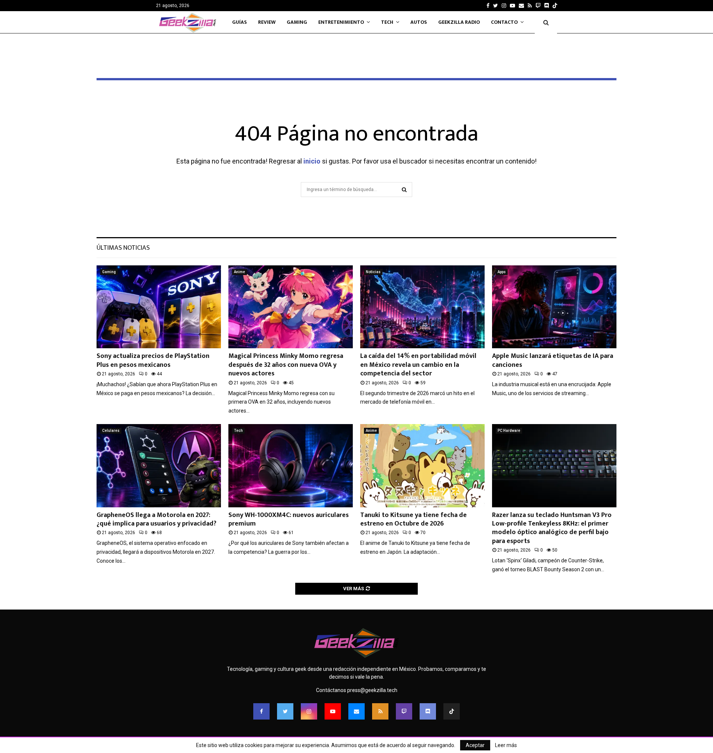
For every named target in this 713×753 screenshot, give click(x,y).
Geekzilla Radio (459, 22)
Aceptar (475, 745)
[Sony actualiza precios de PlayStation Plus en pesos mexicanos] (159, 306)
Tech (387, 22)
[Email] (356, 711)
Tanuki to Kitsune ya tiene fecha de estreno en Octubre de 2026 (413, 519)
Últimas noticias (123, 247)
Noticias (373, 272)
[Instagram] (309, 711)
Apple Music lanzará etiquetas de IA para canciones (552, 360)
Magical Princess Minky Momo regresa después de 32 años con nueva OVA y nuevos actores (285, 364)
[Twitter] (285, 711)
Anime (239, 272)
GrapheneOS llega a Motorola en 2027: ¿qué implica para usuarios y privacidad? (156, 519)
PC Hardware (509, 431)
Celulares (111, 431)
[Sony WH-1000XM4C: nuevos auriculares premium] (290, 465)
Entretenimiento (341, 22)
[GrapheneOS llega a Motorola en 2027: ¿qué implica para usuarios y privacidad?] (159, 465)
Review (267, 22)
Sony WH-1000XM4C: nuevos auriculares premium (288, 519)
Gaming (297, 22)
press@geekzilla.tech (372, 690)
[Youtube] (333, 711)
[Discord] (546, 5)
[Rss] (380, 711)
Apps (502, 272)
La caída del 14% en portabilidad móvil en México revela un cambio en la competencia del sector (418, 364)
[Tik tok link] (555, 5)
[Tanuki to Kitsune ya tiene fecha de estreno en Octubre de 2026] (422, 465)
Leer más (506, 745)
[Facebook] (261, 711)
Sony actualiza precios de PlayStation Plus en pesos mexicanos (153, 360)
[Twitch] (404, 711)
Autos (418, 22)
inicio (311, 161)
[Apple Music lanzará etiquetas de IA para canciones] (554, 306)
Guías (239, 22)
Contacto (504, 22)
